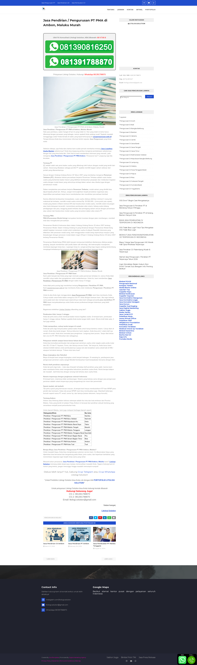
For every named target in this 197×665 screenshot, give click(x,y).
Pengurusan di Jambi (128, 140)
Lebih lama (108, 559)
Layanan (123, 117)
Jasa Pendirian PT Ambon (78, 543)
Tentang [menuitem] (110, 10)
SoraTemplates (54, 657)
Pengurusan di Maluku (52, 517)
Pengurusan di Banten (128, 132)
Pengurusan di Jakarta (128, 136)
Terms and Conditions (67, 661)
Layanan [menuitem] (120, 10)
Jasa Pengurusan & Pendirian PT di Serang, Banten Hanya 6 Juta (136, 214)
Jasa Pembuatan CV (78, 3)
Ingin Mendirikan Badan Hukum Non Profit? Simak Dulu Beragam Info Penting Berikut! (136, 266)
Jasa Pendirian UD (63, 3)
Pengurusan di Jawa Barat (129, 143)
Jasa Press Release (147, 657)
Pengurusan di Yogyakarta (130, 189)
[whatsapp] (154, 3)
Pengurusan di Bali (127, 125)
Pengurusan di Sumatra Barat (131, 185)
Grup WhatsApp (107, 472)
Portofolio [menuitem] (150, 10)
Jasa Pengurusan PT (48, 3)
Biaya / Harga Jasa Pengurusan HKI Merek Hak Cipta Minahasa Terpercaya (136, 243)
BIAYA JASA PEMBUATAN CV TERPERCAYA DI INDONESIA (131, 221)
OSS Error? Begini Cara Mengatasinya (134, 201)
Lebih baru (51, 559)
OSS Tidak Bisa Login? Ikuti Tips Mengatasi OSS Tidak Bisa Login (136, 229)
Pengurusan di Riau (127, 177)
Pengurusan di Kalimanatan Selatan (133, 155)
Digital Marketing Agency (77, 657)
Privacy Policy (46, 661)
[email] (149, 3)
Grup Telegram (85, 472)
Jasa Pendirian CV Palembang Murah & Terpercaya (134, 251)
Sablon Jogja (112, 657)
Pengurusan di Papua (128, 174)
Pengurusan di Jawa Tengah (130, 147)
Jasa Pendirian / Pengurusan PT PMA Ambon (68, 156)
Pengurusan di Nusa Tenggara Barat (133, 170)
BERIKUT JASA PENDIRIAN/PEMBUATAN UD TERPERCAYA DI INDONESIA (136, 236)
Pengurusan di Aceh (127, 121)
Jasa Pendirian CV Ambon (53, 543)
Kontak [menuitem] (130, 10)
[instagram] (144, 3)
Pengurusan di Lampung (129, 162)
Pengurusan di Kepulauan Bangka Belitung (136, 158)
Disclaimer (55, 661)
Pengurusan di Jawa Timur (129, 151)
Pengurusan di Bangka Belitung (132, 128)
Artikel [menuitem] (139, 10)
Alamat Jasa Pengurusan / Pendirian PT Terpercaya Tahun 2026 (135, 258)
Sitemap (78, 661)
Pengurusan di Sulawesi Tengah (132, 181)
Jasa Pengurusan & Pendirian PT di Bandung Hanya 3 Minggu (133, 207)
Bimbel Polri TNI (128, 657)
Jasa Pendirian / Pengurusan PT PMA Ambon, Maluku (83, 462)
